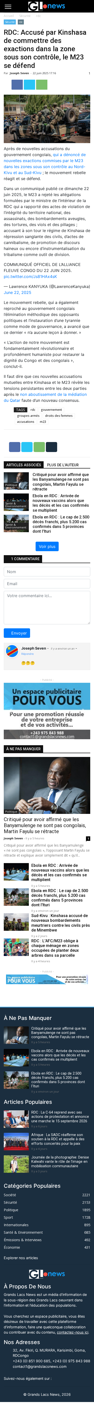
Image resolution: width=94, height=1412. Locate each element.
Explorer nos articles (21, 1258)
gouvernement (51, 410)
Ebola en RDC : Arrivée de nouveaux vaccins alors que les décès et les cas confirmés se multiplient (60, 872)
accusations (25, 422)
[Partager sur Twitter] (30, 84)
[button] (10, 711)
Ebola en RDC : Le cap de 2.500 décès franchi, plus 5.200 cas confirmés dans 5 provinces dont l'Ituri (59, 898)
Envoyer (19, 633)
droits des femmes (59, 416)
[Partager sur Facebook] (18, 84)
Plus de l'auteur (63, 465)
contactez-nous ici (72, 1332)
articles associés (23, 465)
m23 (43, 422)
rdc (38, 16)
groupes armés (28, 416)
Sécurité (25, 16)
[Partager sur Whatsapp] (41, 84)
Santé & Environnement (15, 504)
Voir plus (47, 546)
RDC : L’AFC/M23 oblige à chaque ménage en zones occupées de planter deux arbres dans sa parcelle (55, 948)
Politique (11, 485)
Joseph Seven (20, 73)
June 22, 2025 (17, 292)
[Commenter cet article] (51, 446)
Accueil (9, 16)
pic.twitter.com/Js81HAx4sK (30, 276)
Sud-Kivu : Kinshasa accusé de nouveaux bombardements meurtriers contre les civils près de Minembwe (60, 923)
